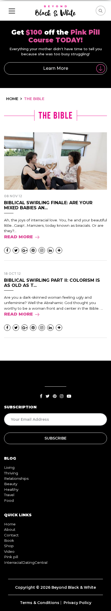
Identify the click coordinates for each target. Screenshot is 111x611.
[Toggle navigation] (11, 11)
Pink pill (11, 557)
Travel (9, 495)
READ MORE (18, 236)
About (9, 529)
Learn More (55, 68)
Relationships (16, 478)
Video (9, 551)
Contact (11, 535)
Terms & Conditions (39, 602)
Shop (9, 546)
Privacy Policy (77, 602)
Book (9, 540)
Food (9, 500)
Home (10, 524)
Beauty (10, 484)
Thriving (11, 473)
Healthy (11, 489)
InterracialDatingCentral (25, 562)
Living (9, 467)
